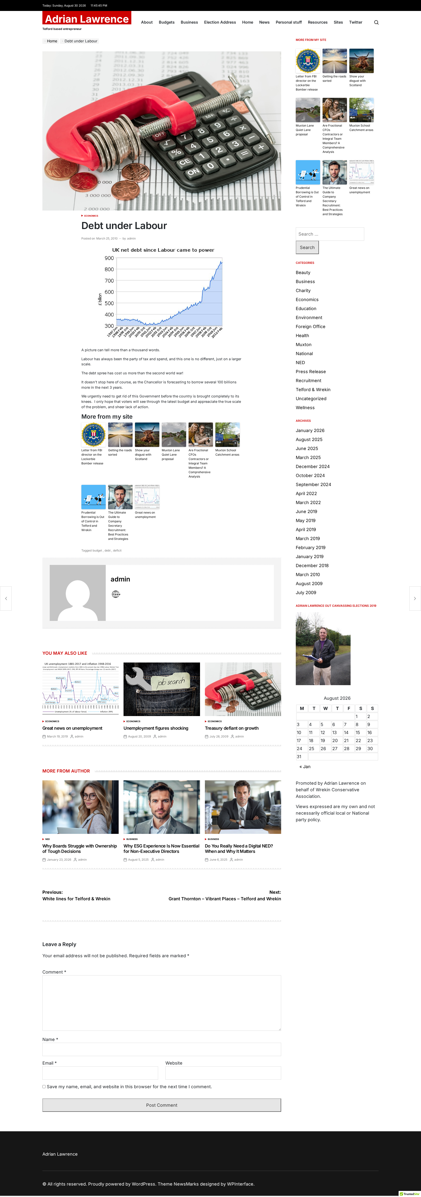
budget (97, 550)
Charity (303, 290)
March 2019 (308, 538)
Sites (338, 22)
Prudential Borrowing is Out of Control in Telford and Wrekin (92, 521)
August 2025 (309, 439)
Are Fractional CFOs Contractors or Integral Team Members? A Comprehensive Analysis (199, 463)
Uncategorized (311, 398)
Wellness (305, 407)
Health (302, 335)
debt (108, 550)
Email (49, 1063)
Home (247, 22)
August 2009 (309, 583)
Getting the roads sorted (120, 452)
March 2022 (308, 502)
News (264, 22)
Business (189, 22)
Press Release (311, 371)
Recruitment (308, 380)
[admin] (78, 593)
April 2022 (306, 493)
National (304, 353)
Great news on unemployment (145, 515)
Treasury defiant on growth (231, 728)
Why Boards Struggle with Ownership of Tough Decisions (79, 848)
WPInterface (240, 1184)
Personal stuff (289, 22)
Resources (318, 22)
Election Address (220, 22)
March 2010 (308, 574)
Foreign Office (310, 326)
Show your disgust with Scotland (143, 454)
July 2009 (306, 592)
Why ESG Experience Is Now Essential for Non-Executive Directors (161, 848)
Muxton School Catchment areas (227, 452)
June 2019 (306, 511)
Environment (309, 317)
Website (173, 1063)
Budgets (167, 22)
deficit (117, 550)
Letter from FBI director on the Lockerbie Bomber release (92, 456)
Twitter (355, 22)
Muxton (304, 344)
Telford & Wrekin (313, 389)
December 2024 (313, 466)
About (147, 22)
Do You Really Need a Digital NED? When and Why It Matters (239, 848)
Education (306, 308)
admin (131, 238)
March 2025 (308, 457)
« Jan (305, 766)
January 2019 (310, 556)
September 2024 (313, 484)
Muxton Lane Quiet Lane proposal (171, 454)
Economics (91, 215)
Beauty (303, 272)
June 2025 (307, 448)
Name (50, 1039)
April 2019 (306, 529)
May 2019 (306, 520)
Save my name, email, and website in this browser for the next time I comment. (129, 1086)
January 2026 (310, 430)
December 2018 (312, 565)
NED (47, 839)
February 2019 (310, 547)
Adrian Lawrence (87, 19)
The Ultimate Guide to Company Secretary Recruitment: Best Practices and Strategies (118, 526)
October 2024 (310, 475)
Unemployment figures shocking (156, 728)
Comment (54, 972)
